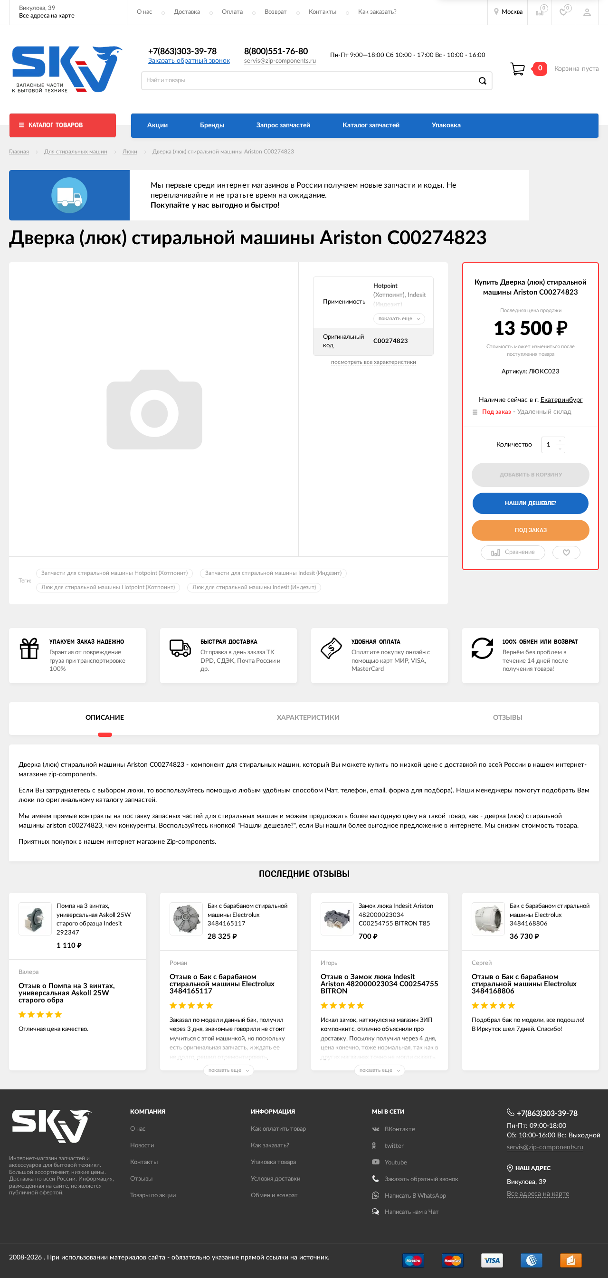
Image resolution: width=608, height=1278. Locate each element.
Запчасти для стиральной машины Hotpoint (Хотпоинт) (114, 573)
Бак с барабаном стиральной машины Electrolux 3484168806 (549, 915)
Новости (142, 1146)
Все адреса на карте (47, 16)
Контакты (322, 12)
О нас (144, 12)
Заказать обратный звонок (189, 60)
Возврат (276, 12)
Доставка (187, 12)
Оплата (232, 12)
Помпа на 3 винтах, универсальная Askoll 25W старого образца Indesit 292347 (94, 919)
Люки (130, 151)
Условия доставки (275, 1179)
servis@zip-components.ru (280, 61)
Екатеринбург (562, 400)
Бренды (212, 125)
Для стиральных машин (75, 151)
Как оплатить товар (278, 1129)
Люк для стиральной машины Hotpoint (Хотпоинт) (108, 587)
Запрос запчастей (283, 125)
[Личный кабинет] (587, 12)
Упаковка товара (273, 1162)
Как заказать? (377, 12)
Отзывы (141, 1179)
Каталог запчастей (370, 125)
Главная (19, 151)
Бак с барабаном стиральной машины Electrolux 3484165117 (247, 915)
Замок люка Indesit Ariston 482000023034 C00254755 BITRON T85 (396, 915)
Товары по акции (153, 1195)
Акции (157, 125)
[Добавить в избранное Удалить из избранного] (566, 552)
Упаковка (446, 125)
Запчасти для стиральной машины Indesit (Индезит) (273, 573)
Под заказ (531, 530)
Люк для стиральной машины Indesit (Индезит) (254, 587)
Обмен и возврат (274, 1195)
